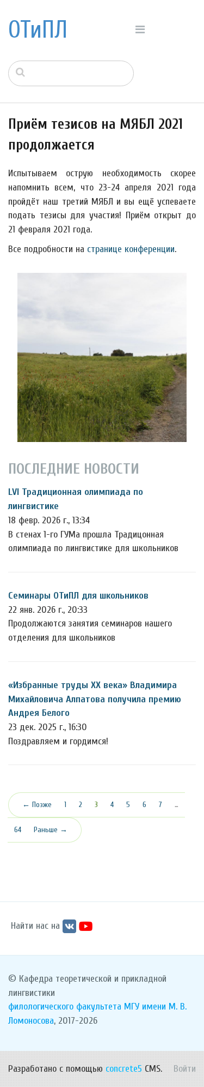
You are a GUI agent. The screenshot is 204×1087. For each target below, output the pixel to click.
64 (17, 829)
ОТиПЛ (37, 30)
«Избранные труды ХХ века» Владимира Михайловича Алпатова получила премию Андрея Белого (94, 699)
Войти (185, 1068)
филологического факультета (64, 1006)
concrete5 (124, 1068)
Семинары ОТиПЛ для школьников (78, 595)
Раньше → (50, 829)
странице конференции (131, 249)
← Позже (37, 804)
